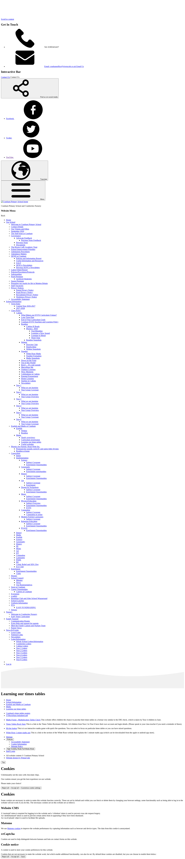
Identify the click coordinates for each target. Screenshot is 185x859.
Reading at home (23, 451)
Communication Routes (20, 621)
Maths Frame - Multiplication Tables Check (23, 720)
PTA (13, 605)
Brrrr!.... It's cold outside (31, 365)
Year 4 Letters (21, 655)
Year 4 (18, 406)
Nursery (9, 612)
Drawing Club (32, 344)
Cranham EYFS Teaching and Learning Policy (39, 322)
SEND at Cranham (18, 256)
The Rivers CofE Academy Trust (24, 247)
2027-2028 (20, 308)
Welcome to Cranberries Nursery (24, 614)
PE (17, 546)
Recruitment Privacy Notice (27, 295)
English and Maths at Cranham (23, 426)
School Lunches (17, 601)
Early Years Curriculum (20, 616)
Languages (20, 558)
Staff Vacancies (17, 286)
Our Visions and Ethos (20, 229)
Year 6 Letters (21, 660)
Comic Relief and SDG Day (27, 564)
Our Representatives (24, 585)
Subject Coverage (33, 462)
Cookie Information (19, 744)
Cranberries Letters (23, 644)
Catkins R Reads (33, 326)
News (18, 582)
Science (24, 460)
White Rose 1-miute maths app (18, 733)
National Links (17, 635)
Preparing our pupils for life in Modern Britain (29, 283)
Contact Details (17, 227)
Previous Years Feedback (31, 240)
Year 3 (18, 399)
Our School (10, 222)
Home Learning (27, 378)
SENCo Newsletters (24, 265)
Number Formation (33, 356)
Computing (25, 510)
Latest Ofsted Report (19, 270)
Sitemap (9, 737)
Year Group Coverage (30, 390)
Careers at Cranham (24, 592)
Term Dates (15, 304)
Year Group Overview (30, 397)
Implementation (22, 458)
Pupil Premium (17, 277)
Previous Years (22, 243)
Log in (8, 664)
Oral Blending (37, 331)
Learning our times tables (31, 442)
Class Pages (16, 311)
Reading (24, 324)
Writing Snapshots (33, 349)
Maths (18, 435)
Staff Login (10, 751)
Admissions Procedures (20, 252)
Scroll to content (7, 19)
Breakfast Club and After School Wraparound (29, 598)
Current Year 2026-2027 (25, 306)
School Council (17, 578)
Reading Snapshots (33, 340)
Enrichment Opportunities (36, 465)
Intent (18, 456)
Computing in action (34, 514)
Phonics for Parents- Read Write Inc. (25, 446)
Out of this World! (28, 363)
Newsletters (25, 383)
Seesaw (14, 610)
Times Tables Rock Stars (16, 724)
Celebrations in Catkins (30, 374)
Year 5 (18, 412)
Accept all (15, 788)
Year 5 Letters (21, 657)
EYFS (28, 508)
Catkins (19, 313)
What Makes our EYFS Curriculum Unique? (39, 315)
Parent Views (16, 628)
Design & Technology (30, 487)
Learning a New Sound (40, 333)
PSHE (18, 560)
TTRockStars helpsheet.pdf (17, 715)
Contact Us (5, 77)
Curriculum (15, 453)
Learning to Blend (38, 335)
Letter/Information (18, 639)
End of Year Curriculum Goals (33, 320)
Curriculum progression (30, 440)
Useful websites (27, 444)
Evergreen (15, 594)
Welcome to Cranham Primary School (26, 224)
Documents (20, 245)
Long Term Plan (27, 317)
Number (24, 351)
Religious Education (29, 521)
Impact (19, 533)
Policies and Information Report (28, 258)
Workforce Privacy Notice (26, 297)
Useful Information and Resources (29, 261)
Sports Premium (17, 281)
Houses (14, 576)
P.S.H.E (24, 528)
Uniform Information (19, 603)
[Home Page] (14, 202)
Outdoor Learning (28, 369)
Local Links (16, 632)
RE (17, 562)
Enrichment (30, 485)
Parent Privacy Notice (24, 290)
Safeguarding (16, 274)
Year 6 (18, 419)
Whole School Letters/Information (29, 641)
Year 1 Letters (21, 648)
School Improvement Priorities (23, 249)
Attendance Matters (19, 254)
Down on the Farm (28, 360)
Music (23, 494)
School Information (13, 301)
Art (22, 480)
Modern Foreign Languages (32, 517)
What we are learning (29, 388)
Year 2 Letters (21, 650)
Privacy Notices (17, 288)
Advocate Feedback (24, 238)
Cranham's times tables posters (18, 713)
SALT (18, 263)
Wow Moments (27, 372)
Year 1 (18, 385)
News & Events (12, 630)
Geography (25, 467)
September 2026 (17, 231)
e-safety (14, 596)
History (24, 474)
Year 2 (18, 392)
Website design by (18, 758)
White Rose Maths (33, 354)
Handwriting (31, 347)
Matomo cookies (14, 828)
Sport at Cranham (18, 587)
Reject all (5, 788)
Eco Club (20, 567)
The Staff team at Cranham (21, 233)
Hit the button (11, 728)
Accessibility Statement (20, 299)
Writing (24, 342)
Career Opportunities (19, 589)
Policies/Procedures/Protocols (22, 272)
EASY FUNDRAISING (26, 607)
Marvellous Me (27, 367)
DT (17, 553)
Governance (16, 236)
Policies (10, 739)
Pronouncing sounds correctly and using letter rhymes (37, 449)
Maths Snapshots (33, 358)
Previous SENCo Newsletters (28, 267)
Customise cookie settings (31, 788)
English (19, 428)
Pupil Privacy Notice (24, 292)
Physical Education (28, 501)
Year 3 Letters (21, 653)
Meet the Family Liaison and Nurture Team (28, 626)
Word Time (35, 338)
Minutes (19, 580)
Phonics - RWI (32, 329)
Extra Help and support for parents (25, 623)
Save (23, 857)
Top (3, 762)
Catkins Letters (22, 646)
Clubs (18, 573)
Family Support (12, 619)
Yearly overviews (28, 437)
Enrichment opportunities (36, 471)
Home (8, 220)
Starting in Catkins (28, 381)
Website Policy (17, 746)
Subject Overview (33, 503)
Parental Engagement (29, 376)
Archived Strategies (24, 279)
